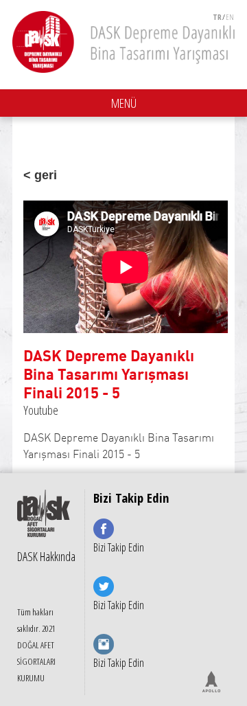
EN (230, 17)
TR (217, 17)
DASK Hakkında (46, 556)
